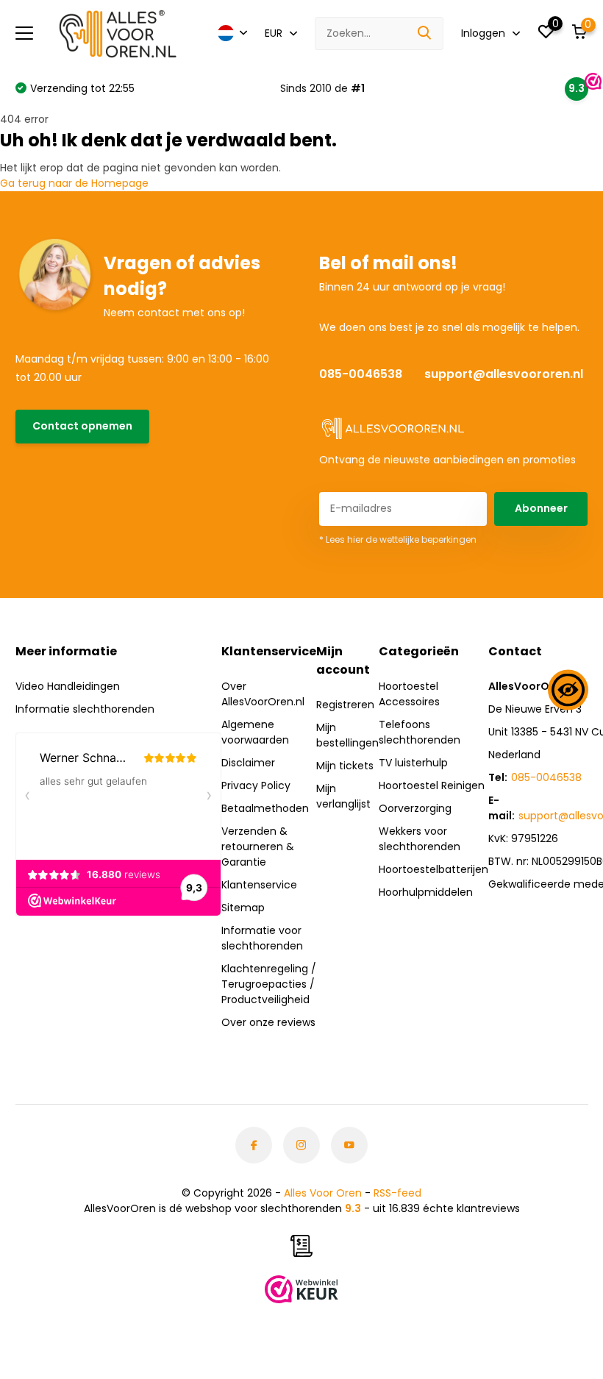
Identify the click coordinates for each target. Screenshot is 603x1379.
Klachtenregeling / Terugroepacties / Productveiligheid (268, 984)
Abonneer (541, 508)
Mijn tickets (345, 765)
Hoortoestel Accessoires (409, 694)
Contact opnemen (82, 425)
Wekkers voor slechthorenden (419, 839)
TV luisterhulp (413, 762)
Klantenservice (259, 884)
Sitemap (243, 907)
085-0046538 (360, 374)
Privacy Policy (255, 785)
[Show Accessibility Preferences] (568, 689)
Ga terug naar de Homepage (74, 183)
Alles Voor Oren (323, 1193)
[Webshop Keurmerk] (301, 1289)
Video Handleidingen (67, 686)
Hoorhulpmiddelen (426, 892)
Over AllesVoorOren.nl (262, 694)
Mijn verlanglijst (343, 796)
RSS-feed (397, 1193)
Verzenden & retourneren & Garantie (257, 846)
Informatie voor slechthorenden (262, 938)
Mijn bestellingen (347, 735)
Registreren (345, 704)
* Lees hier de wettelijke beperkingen (398, 539)
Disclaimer (248, 762)
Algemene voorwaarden (255, 732)
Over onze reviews (268, 1022)
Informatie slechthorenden (84, 709)
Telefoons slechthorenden (419, 732)
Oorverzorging (415, 808)
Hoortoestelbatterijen (433, 869)
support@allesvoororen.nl (503, 374)
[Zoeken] (425, 33)
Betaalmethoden (265, 808)
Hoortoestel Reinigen (432, 785)
